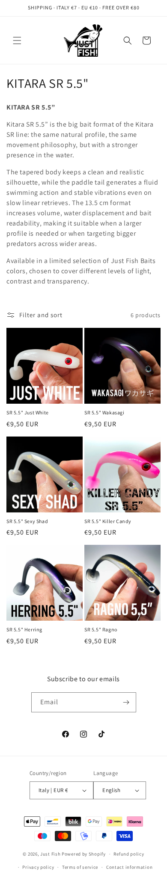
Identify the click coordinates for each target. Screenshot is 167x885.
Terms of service (80, 867)
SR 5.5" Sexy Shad (27, 521)
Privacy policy (38, 867)
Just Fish (50, 854)
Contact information (129, 867)
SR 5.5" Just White (27, 412)
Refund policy (128, 854)
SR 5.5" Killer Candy (107, 521)
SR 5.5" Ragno (100, 629)
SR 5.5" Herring (24, 629)
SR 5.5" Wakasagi (104, 412)
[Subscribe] (126, 702)
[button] (17, 40)
